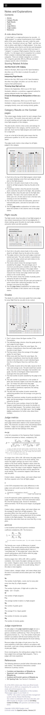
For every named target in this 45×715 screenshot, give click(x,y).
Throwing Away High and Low (15, 86)
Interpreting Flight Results (13, 76)
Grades (9, 24)
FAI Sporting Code (12, 679)
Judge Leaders (11, 28)
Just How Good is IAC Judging (15, 67)
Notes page (13, 691)
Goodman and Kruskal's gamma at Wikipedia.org (22, 677)
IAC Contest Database (15, 5)
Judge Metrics (11, 26)
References (10, 30)
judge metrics (16, 206)
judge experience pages (25, 629)
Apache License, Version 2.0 (26, 710)
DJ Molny (33, 701)
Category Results (12, 20)
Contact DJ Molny (12, 703)
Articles (9, 18)
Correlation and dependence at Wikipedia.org (21, 671)
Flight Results (11, 22)
